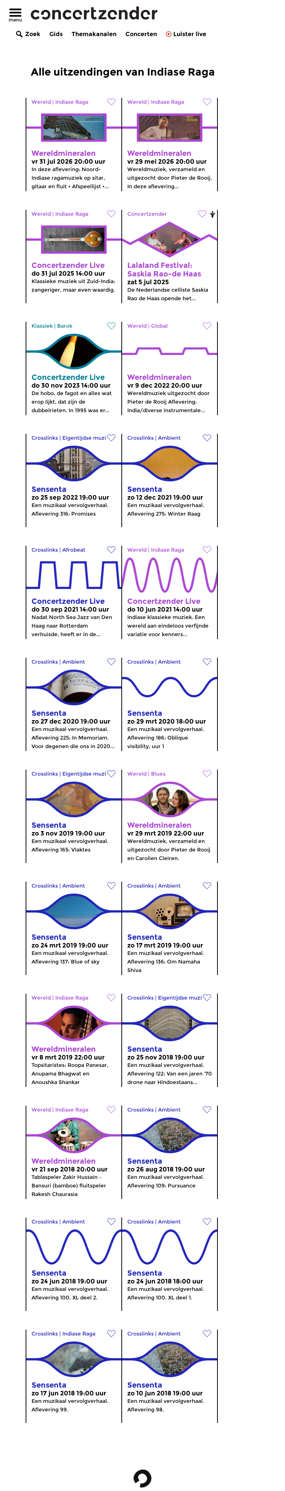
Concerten (141, 34)
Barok (64, 326)
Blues (158, 773)
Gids (56, 34)
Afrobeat (73, 549)
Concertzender (147, 214)
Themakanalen (94, 34)
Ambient (169, 438)
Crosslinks (45, 438)
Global (159, 326)
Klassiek (42, 326)
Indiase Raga (71, 102)
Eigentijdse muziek (87, 438)
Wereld (41, 102)
